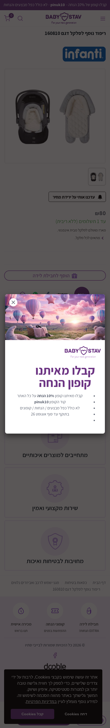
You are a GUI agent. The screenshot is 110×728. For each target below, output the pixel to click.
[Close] (13, 302)
